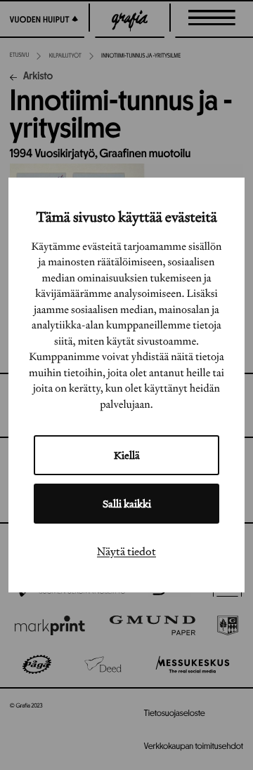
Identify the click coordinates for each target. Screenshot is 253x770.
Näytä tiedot (126, 551)
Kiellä (127, 455)
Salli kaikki (127, 503)
